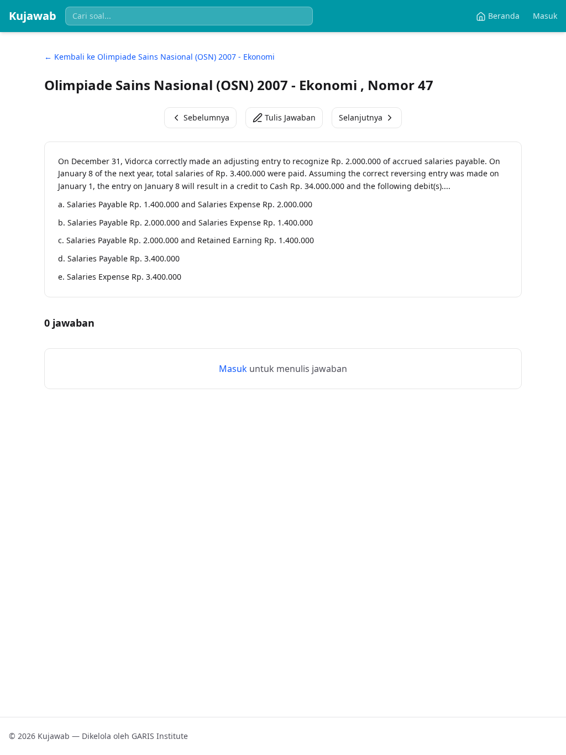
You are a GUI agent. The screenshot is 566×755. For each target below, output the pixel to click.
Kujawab (32, 15)
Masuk (545, 16)
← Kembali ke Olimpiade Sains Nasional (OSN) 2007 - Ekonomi (159, 56)
